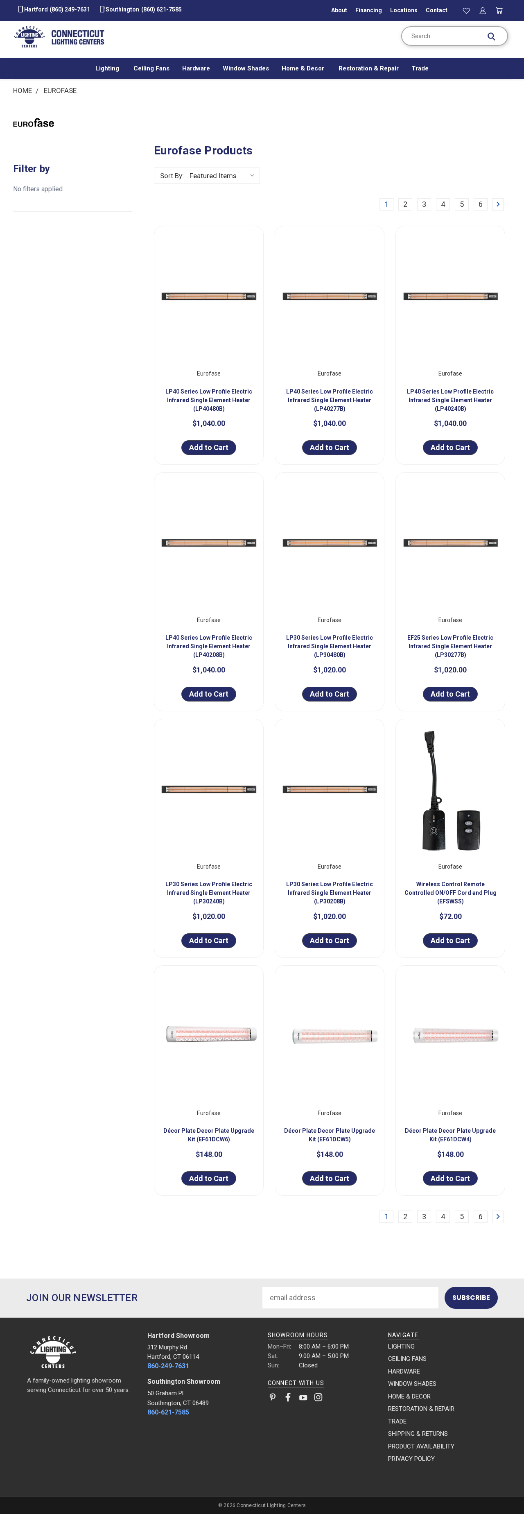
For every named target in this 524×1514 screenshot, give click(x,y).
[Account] (483, 10)
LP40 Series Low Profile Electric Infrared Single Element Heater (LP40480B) (208, 400)
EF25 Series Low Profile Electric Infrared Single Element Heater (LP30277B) (450, 646)
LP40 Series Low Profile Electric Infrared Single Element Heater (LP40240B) (450, 400)
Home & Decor (304, 68)
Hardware (196, 68)
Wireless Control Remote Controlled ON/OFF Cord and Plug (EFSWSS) (450, 893)
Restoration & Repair (369, 68)
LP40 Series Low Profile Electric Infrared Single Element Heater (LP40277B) (329, 400)
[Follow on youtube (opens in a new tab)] (303, 1399)
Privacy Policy (411, 1458)
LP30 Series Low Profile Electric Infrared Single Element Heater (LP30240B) (208, 893)
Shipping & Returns (418, 1433)
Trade (420, 68)
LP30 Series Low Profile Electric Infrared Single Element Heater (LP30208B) (329, 893)
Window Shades (246, 68)
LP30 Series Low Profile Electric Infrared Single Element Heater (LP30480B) (329, 646)
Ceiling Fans (151, 68)
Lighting (108, 68)
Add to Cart (208, 447)
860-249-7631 (168, 1366)
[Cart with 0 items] (499, 10)
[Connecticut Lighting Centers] (81, 1351)
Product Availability (421, 1446)
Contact (436, 10)
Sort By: (172, 176)
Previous (500, 1488)
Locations (404, 10)
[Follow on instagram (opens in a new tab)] (318, 1399)
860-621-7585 (168, 1412)
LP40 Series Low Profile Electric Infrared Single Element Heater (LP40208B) (208, 646)
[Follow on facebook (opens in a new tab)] (288, 1399)
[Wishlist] (466, 10)
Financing (368, 10)
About (339, 10)
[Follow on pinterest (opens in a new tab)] (273, 1399)
